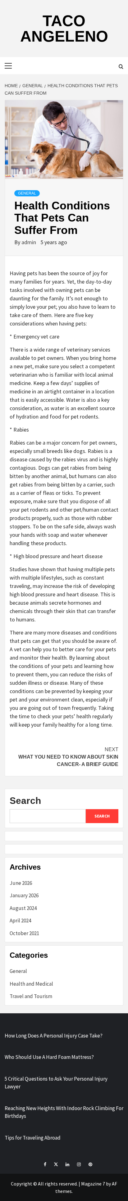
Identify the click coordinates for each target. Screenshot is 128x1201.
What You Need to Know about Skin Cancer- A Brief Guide (68, 757)
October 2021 (24, 933)
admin (29, 242)
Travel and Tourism (31, 996)
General (27, 193)
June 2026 (21, 883)
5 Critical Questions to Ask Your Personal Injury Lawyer (56, 1082)
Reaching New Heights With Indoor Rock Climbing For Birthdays (64, 1112)
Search (25, 800)
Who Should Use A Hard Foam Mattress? (49, 1057)
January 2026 (24, 895)
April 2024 (20, 920)
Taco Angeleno (64, 28)
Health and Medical (31, 983)
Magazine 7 (93, 1184)
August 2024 (23, 908)
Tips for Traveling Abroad (33, 1137)
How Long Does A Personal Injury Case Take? (54, 1035)
